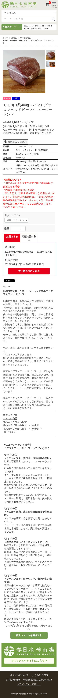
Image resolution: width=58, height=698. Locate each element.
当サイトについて (19, 675)
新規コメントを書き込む (29, 635)
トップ (5, 38)
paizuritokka (36, 28)
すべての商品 (25, 38)
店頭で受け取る (29, 238)
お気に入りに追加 (17, 141)
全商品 (14, 38)
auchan (27, 28)
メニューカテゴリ (54, 6)
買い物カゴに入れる (29, 271)
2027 (31, 26)
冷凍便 (35, 425)
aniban (38, 26)
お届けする (12, 236)
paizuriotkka (47, 26)
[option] (24, 71)
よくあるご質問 (40, 675)
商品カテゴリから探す (15, 422)
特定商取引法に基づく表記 (37, 679)
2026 (26, 26)
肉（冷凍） (10, 432)
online (45, 28)
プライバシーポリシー (29, 684)
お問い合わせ (13, 679)
